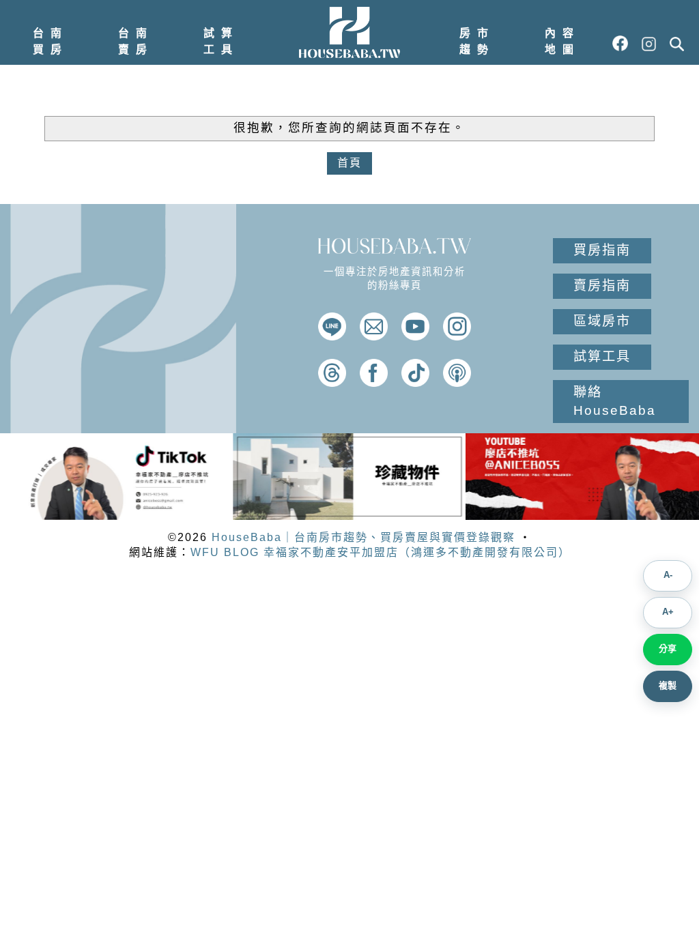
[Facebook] (374, 383)
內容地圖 (562, 41)
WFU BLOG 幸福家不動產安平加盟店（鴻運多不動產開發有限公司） (380, 552)
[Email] (374, 337)
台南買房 (50, 41)
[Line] (332, 337)
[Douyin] (415, 383)
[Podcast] (457, 383)
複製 (667, 685)
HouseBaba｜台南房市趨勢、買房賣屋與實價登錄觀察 (363, 537)
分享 (667, 648)
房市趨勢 (477, 41)
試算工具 (221, 41)
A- (668, 575)
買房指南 (602, 250)
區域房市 (602, 321)
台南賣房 (136, 41)
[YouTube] (415, 337)
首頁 (349, 163)
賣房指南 (602, 285)
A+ (668, 612)
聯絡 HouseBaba (614, 401)
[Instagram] (457, 337)
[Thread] (332, 383)
